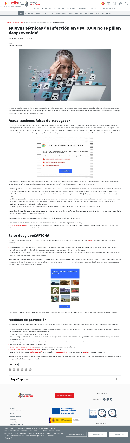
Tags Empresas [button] (20, 379)
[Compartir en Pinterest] (22, 369)
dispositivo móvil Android (18, 225)
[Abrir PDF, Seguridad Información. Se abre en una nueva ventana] (102, 413)
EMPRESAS (82, 8)
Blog (20, 13)
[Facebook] (111, 399)
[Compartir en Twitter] (18, 369)
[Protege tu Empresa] (25, 395)
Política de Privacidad (15, 416)
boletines (86, 352)
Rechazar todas (98, 434)
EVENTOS (92, 8)
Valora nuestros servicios (17, 411)
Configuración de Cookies (76, 434)
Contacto (12, 408)
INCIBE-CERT (47, 8)
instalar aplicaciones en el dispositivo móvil (25, 349)
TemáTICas (99, 13)
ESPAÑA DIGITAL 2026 (107, 8)
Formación (88, 13)
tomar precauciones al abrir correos (22, 347)
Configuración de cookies (16, 424)
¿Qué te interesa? (75, 13)
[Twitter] (104, 399)
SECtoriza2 (29, 13)
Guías (38, 13)
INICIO (9, 22)
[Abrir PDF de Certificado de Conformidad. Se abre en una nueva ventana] (93, 413)
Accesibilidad (13, 422)
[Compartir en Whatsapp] (26, 369)
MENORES (71, 8)
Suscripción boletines (64, 396)
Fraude (16, 364)
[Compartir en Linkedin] (14, 369)
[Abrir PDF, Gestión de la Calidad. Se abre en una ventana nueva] (112, 413)
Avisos (108, 13)
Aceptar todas (118, 434)
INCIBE (36, 8)
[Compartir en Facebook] (10, 369)
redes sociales (35, 352)
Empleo (12, 413)
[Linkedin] (108, 399)
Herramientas (60, 13)
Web (11, 364)
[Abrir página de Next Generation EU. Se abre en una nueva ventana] (64, 411)
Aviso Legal (13, 419)
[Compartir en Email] (30, 369)
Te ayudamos (48, 13)
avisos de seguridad (60, 352)
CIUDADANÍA (59, 8)
